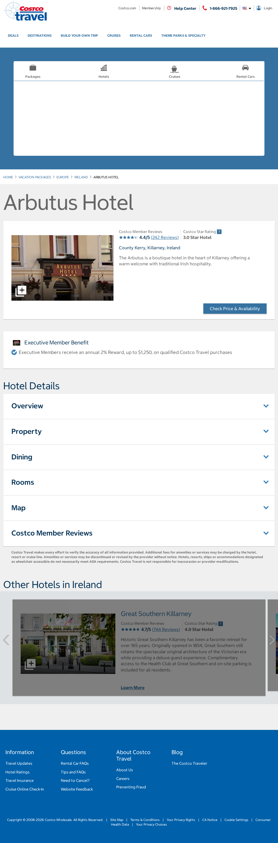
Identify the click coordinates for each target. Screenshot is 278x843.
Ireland (81, 177)
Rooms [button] (22, 482)
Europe (62, 177)
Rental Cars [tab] (245, 76)
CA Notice (209, 820)
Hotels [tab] (104, 76)
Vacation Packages (34, 177)
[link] (13, 35)
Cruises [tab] (174, 76)
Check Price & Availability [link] (238, 308)
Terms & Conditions (144, 820)
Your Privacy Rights (181, 820)
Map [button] (18, 507)
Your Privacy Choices (151, 824)
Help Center (185, 8)
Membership (152, 8)
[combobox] (247, 8)
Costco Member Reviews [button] (52, 532)
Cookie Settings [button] (236, 820)
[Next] (272, 640)
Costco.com (127, 8)
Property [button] (26, 431)
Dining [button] (21, 456)
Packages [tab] (32, 76)
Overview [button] (27, 405)
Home (8, 177)
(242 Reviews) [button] (165, 237)
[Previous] (6, 640)
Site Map (116, 820)
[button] (62, 268)
